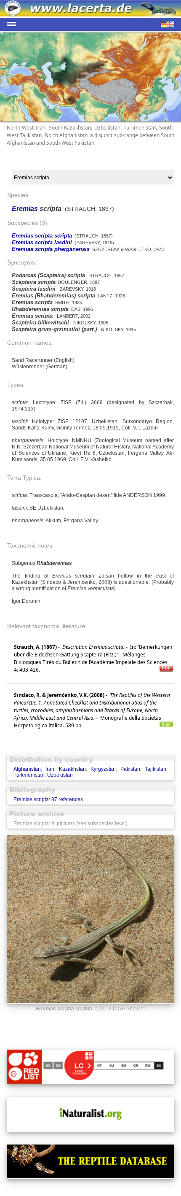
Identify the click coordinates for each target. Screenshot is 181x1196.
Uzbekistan (60, 775)
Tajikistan (155, 769)
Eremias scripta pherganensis (51, 249)
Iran (49, 769)
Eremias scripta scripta (42, 235)
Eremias (26, 208)
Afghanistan (27, 769)
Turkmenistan (29, 775)
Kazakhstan (72, 769)
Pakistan (130, 769)
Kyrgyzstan (103, 769)
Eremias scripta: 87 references (48, 799)
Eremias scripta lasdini (42, 242)
